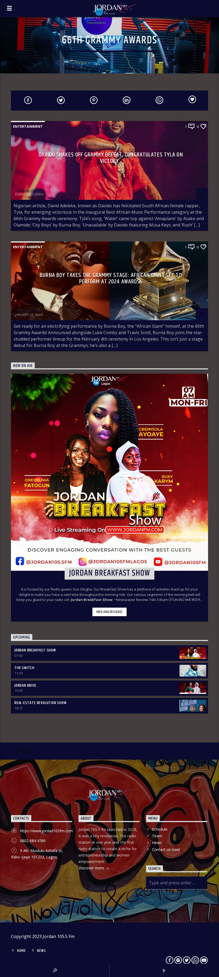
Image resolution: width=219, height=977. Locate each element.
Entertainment (28, 126)
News (157, 842)
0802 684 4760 (33, 840)
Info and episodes (109, 612)
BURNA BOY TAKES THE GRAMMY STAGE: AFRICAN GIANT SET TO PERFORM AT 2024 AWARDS (111, 278)
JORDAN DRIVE (25, 685)
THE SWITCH (24, 668)
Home (21, 951)
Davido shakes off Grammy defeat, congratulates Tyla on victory (111, 158)
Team (157, 835)
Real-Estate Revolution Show (40, 702)
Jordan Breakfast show (35, 650)
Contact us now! (166, 849)
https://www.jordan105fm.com (46, 830)
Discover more (92, 867)
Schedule (159, 829)
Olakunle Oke (26, 190)
